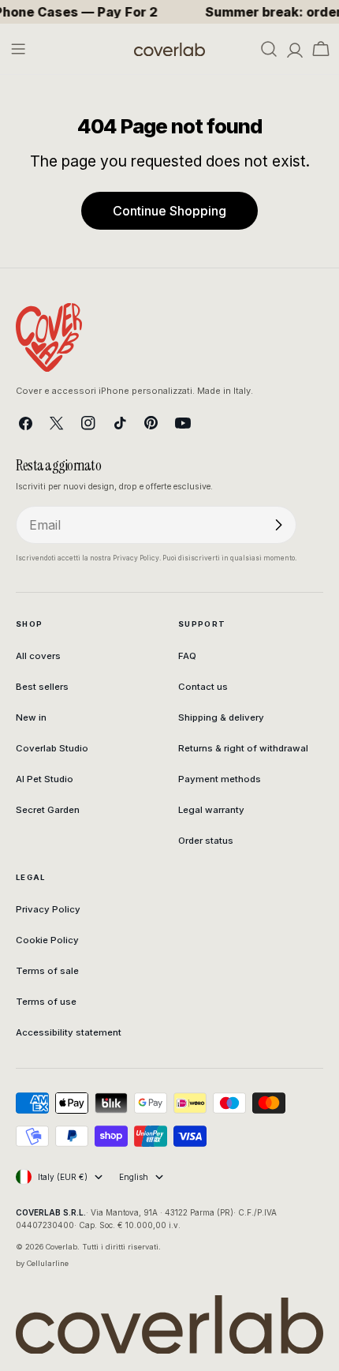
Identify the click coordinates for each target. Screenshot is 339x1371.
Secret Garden (48, 809)
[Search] (269, 49)
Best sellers (42, 686)
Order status (205, 840)
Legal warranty (211, 809)
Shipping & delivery (221, 717)
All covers (38, 655)
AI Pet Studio (44, 779)
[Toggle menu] (18, 49)
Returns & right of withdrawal (243, 748)
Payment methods (219, 779)
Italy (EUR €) (63, 1177)
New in (31, 717)
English (133, 1177)
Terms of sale (47, 970)
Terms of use (46, 1001)
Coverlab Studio (52, 748)
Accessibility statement (68, 1032)
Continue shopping (169, 211)
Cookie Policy (47, 940)
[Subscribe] (278, 524)
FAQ (187, 655)
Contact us (203, 686)
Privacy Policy (48, 909)
